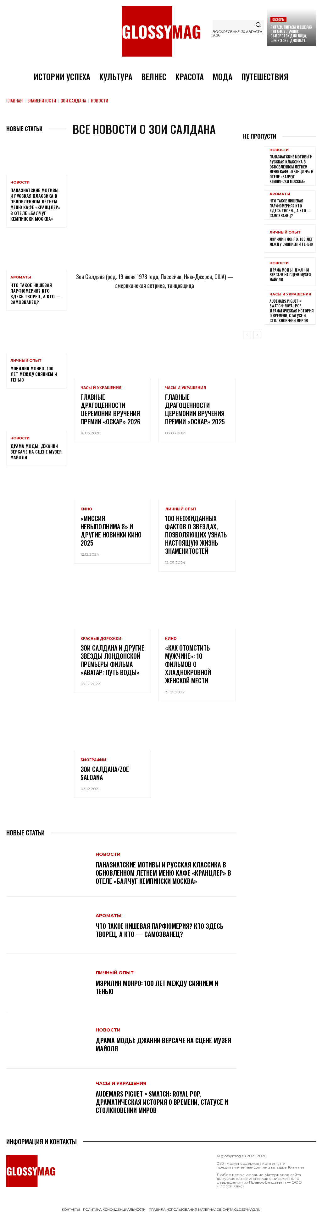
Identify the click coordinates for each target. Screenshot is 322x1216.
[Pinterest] (185, 313)
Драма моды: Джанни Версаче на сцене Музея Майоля (36, 451)
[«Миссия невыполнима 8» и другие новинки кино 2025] (112, 477)
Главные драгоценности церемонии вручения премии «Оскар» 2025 (195, 409)
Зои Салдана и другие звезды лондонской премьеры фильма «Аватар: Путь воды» (112, 660)
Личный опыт (25, 360)
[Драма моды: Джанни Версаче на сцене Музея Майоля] (36, 413)
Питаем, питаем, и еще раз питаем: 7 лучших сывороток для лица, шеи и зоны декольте (291, 34)
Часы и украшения (100, 388)
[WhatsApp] (144, 313)
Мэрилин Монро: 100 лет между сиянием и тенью (33, 374)
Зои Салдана (73, 100)
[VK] (165, 313)
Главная (14, 100)
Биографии (93, 760)
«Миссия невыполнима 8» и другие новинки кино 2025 (111, 530)
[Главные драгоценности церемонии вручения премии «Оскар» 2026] (112, 355)
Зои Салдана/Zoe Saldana (104, 773)
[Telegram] (123, 313)
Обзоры (278, 19)
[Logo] (161, 31)
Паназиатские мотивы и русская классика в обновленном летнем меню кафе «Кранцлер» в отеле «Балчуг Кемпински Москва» (35, 204)
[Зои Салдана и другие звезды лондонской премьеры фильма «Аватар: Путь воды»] (112, 606)
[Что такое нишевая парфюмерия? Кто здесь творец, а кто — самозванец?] (36, 252)
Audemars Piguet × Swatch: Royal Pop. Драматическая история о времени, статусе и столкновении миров (162, 1102)
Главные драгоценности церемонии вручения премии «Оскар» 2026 (110, 409)
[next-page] (257, 335)
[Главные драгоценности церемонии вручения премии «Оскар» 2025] (197, 355)
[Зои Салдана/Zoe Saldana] (112, 727)
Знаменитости (41, 100)
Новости (20, 182)
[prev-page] (247, 335)
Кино (86, 509)
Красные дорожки (100, 639)
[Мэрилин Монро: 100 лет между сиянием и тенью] (36, 335)
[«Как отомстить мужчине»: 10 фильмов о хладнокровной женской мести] (197, 606)
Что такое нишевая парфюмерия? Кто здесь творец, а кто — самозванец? (35, 293)
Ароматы (20, 277)
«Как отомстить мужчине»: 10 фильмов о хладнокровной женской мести (188, 664)
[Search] (258, 25)
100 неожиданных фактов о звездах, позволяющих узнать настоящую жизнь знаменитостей (196, 535)
